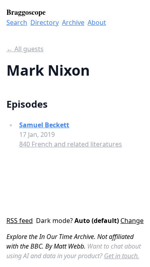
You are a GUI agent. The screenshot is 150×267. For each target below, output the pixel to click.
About (97, 22)
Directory (44, 22)
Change (132, 220)
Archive (73, 22)
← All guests (25, 48)
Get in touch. (121, 255)
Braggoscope (26, 12)
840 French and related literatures (70, 144)
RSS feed (19, 220)
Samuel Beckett (44, 124)
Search (16, 22)
